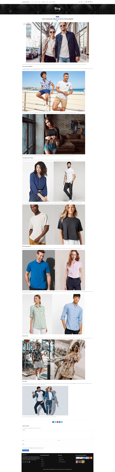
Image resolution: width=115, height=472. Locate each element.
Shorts (30, 66)
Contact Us (42, 461)
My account (42, 463)
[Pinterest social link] (57, 422)
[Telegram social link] (62, 422)
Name (23, 440)
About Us (42, 459)
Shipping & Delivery (61, 459)
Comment (23, 430)
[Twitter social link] (55, 422)
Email (59, 440)
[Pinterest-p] (27, 462)
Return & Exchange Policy (62, 461)
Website (23, 444)
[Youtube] (29, 462)
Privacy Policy (60, 457)
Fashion (59, 11)
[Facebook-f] (23, 462)
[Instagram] (25, 462)
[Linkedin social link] (60, 422)
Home (56, 11)
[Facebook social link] (53, 422)
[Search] (84, 2)
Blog (41, 457)
